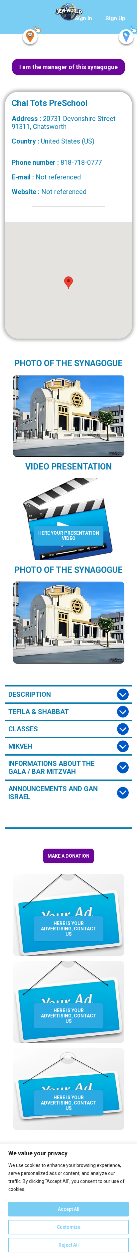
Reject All (69, 1245)
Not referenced (58, 177)
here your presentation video (68, 535)
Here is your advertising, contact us (68, 929)
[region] (68, 1200)
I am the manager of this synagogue (68, 66)
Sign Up (115, 18)
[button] (68, 282)
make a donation (68, 856)
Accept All (68, 1209)
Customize (68, 1227)
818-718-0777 (81, 162)
